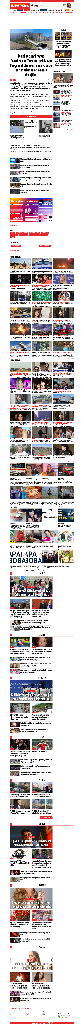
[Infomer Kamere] (35, 5)
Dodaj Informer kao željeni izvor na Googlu (42, 79)
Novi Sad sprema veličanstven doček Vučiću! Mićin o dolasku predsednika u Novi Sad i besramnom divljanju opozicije (34, 622)
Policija (12, 232)
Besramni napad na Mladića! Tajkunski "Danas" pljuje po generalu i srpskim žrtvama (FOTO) (35, 628)
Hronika (37, 10)
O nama (43, 1013)
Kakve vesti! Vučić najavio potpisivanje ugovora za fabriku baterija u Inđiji (19, 717)
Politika (14, 10)
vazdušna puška (45, 232)
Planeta (50, 10)
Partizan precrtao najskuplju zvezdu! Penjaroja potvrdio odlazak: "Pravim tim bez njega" (35, 767)
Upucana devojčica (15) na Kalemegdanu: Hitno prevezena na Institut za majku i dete (36, 173)
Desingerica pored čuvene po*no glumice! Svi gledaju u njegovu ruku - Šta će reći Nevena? (36, 999)
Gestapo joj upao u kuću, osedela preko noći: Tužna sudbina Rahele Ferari (35, 879)
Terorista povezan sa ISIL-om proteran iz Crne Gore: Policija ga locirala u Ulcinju (64, 1)
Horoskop (38, 12)
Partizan (12, 749)
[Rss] (66, 1013)
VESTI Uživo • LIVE (48, 1023)
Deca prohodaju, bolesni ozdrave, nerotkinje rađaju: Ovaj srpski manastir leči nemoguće (41, 717)
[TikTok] (68, 1013)
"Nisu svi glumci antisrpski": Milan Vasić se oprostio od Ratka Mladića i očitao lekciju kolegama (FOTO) (36, 872)
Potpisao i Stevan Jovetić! (39, 752)
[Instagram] (62, 1013)
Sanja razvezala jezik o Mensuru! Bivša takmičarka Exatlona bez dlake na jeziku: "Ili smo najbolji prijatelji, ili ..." (36, 671)
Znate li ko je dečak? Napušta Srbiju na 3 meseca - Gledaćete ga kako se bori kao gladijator (42, 651)
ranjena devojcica (23, 235)
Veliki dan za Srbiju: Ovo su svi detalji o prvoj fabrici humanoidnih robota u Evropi (31, 697)
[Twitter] (60, 1013)
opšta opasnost (14, 235)
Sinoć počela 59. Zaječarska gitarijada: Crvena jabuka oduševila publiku (20, 863)
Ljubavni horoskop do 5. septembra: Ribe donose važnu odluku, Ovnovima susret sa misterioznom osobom (42, 926)
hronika (26, 232)
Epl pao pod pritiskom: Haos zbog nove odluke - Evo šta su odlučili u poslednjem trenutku (35, 940)
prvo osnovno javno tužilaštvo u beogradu (39, 235)
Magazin (58, 10)
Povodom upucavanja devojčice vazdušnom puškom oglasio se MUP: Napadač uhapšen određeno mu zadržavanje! (35, 179)
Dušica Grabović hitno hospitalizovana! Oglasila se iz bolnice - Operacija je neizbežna (41, 986)
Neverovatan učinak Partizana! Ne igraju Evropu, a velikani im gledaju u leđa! (36, 185)
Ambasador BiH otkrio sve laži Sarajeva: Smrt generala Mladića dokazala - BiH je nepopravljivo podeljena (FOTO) (41, 614)
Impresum (44, 1015)
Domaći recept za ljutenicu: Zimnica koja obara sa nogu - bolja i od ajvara (35, 934)
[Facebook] (58, 1013)
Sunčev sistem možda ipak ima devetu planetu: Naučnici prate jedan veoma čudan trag (35, 724)
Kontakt (43, 1014)
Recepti (58, 12)
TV (10, 1014)
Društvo (33, 10)
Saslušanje (32, 232)
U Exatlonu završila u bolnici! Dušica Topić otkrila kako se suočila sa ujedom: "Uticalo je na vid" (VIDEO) (35, 665)
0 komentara (17, 245)
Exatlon (12, 646)
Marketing (43, 1011)
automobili (45, 12)
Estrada (31, 960)
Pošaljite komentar (44, 245)
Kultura (31, 837)
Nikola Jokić (52, 12)
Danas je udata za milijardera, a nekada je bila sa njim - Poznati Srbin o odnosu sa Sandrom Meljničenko (31, 966)
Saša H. (12, 237)
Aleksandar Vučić (22, 12)
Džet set (62, 10)
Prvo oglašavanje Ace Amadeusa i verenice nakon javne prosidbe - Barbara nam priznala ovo (30, 1)
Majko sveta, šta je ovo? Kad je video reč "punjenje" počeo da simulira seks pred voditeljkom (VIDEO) (36, 993)
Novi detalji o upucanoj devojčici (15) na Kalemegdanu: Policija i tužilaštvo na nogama (34, 166)
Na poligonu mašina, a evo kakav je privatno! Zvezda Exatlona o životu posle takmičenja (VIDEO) (19, 651)
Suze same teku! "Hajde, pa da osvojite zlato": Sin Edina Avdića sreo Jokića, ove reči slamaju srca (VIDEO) (35, 773)
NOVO (11, 10)
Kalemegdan (19, 232)
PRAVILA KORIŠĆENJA (45, 1017)
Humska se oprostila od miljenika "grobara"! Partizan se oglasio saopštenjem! (34, 191)
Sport (27, 1011)
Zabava (53, 10)
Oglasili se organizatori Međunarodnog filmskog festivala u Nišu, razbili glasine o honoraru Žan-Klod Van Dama (31, 843)
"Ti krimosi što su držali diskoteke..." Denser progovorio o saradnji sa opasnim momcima (19, 986)
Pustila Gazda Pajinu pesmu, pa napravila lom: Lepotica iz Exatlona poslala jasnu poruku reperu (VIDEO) (35, 659)
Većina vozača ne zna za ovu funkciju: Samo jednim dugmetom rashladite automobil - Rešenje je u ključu (34, 730)
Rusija (63, 12)
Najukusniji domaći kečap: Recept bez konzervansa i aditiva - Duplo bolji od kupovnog (19, 925)
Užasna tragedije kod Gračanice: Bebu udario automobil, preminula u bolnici (35, 160)
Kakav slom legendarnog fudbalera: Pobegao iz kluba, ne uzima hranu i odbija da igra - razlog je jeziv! (36, 761)
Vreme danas (31, 12)
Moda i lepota (31, 899)
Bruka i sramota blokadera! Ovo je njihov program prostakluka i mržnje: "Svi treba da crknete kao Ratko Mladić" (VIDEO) (63, 44)
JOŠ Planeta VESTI (45, 818)
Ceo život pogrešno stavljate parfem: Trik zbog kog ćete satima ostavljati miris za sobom (31, 905)
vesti (38, 232)
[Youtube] (64, 1013)
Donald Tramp (69, 12)
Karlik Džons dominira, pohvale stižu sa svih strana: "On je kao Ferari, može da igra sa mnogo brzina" (20, 754)
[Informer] (41, 6)
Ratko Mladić (13, 12)
